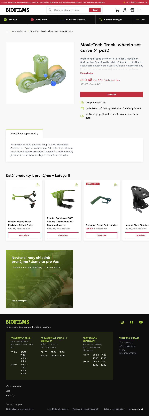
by (136, 409)
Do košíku (112, 94)
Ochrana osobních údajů (114, 409)
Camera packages (113, 19)
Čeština (9, 404)
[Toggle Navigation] (140, 10)
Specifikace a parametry (24, 133)
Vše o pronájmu (19, 300)
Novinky (13, 19)
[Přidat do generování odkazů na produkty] (37, 185)
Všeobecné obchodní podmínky (86, 409)
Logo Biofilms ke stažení (57, 409)
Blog (8, 391)
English (19, 404)
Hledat (95, 10)
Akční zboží (41, 19)
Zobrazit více (86, 73)
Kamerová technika (75, 19)
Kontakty (10, 395)
